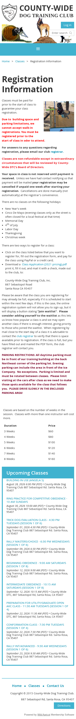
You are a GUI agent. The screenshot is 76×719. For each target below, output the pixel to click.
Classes (20, 61)
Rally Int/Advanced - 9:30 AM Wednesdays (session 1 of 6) (36, 647)
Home (6, 61)
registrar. (57, 152)
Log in (67, 25)
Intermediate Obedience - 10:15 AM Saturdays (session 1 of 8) (31, 585)
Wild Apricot (43, 714)
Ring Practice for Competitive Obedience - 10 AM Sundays (36, 500)
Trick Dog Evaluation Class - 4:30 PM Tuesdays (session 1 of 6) (33, 521)
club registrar (25, 336)
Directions (64, 705)
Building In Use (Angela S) (25, 480)
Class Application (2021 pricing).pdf (44, 264)
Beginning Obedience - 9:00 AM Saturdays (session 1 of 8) (36, 564)
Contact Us (55, 685)
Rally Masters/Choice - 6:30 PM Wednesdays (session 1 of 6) (38, 543)
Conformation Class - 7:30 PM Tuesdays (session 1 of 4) (35, 626)
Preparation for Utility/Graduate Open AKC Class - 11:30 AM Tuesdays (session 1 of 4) (37, 606)
